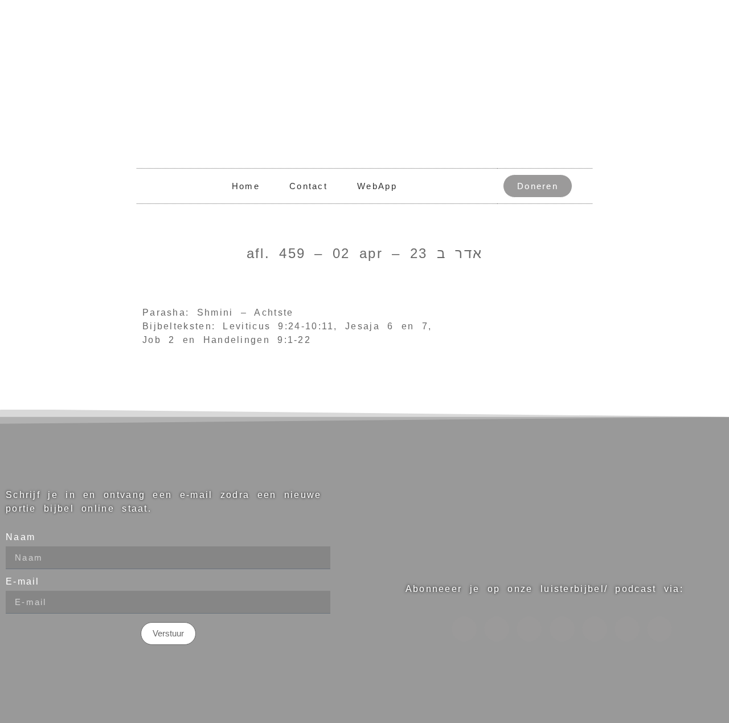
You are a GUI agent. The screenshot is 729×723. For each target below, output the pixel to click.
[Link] (496, 629)
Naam (20, 537)
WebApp (377, 186)
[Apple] (562, 629)
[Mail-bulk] (659, 629)
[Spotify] (464, 629)
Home (246, 186)
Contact (308, 186)
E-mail (23, 581)
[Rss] (627, 629)
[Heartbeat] (529, 629)
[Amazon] (594, 629)
